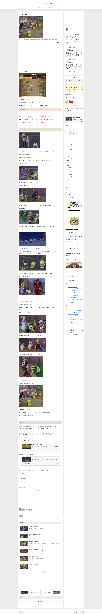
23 (66, 89)
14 (79, 86)
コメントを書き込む (40, 601)
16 (66, 87)
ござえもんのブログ (72, 292)
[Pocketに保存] (43, 39)
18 (71, 87)
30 (66, 91)
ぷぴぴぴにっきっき (72, 297)
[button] (54, 39)
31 (69, 91)
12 (74, 86)
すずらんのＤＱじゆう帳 (73, 294)
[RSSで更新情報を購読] (22, 516)
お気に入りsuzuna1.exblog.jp (74, 290)
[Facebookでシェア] (32, 39)
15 (82, 86)
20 (76, 87)
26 (74, 89)
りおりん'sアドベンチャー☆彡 (74, 302)
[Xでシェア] (26, 39)
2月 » (70, 94)
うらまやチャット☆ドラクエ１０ (75, 288)
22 (82, 87)
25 (71, 89)
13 (76, 86)
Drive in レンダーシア (72, 287)
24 (69, 89)
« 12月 (66, 94)
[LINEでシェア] (48, 39)
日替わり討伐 (22, 487)
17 (69, 87)
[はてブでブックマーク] (37, 39)
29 (82, 89)
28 (79, 89)
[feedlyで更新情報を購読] (20, 516)
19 (74, 87)
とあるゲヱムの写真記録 (73, 295)
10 (69, 86)
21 (79, 87)
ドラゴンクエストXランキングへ (26, 478)
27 (76, 89)
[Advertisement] (40, 56)
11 (71, 86)
